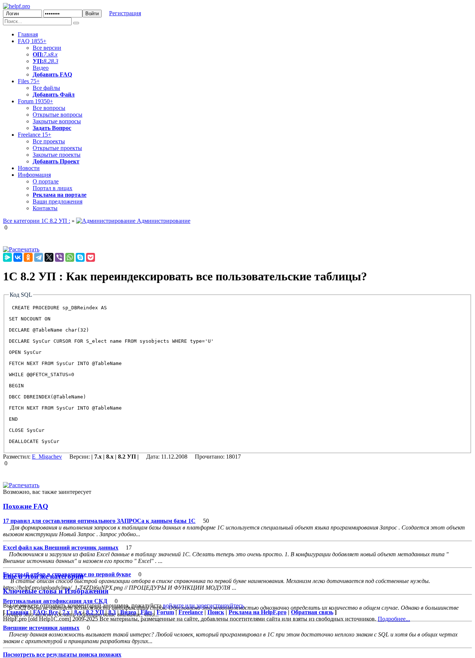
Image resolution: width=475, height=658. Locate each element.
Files (29, 81)
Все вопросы (49, 108)
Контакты (45, 208)
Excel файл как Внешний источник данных (60, 547)
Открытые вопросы (57, 114)
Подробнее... (394, 619)
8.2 (47, 61)
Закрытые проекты (57, 155)
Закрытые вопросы (57, 121)
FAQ (32, 41)
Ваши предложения (57, 201)
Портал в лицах (52, 188)
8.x (54, 54)
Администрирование (162, 221)
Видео (41, 68)
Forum (35, 101)
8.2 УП (95, 612)
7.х (46, 54)
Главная (28, 34)
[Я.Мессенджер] (7, 257)
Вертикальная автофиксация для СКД (55, 601)
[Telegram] (38, 257)
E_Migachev (47, 456)
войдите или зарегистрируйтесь (203, 605)
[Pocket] (90, 257)
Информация (34, 175)
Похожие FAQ (25, 506)
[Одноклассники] (28, 257)
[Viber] (59, 257)
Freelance (34, 134)
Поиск (215, 612)
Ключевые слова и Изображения (55, 591)
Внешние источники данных (41, 628)
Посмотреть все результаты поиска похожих (62, 654)
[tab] (237, 506)
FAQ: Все (45, 612)
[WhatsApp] (69, 257)
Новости (29, 168)
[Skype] (80, 257)
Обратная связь (312, 612)
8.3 (54, 61)
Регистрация (125, 13)
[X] (49, 257)
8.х (78, 612)
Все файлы (46, 88)
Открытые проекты (57, 148)
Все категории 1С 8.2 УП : (36, 221)
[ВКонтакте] (17, 257)
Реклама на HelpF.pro (257, 612)
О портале (46, 181)
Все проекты (49, 141)
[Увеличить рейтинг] (3, 227)
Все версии (47, 48)
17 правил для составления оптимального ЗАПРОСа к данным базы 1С (99, 521)
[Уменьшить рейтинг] (8, 227)
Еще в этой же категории (43, 576)
